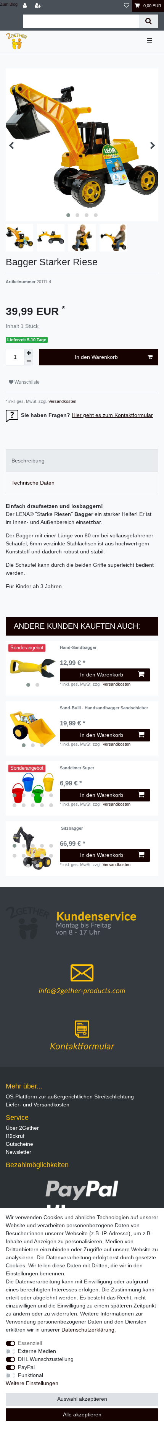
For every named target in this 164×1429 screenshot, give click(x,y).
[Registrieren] (38, 6)
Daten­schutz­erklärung (87, 1330)
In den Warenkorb (96, 357)
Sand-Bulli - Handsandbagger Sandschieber (104, 708)
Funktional (30, 1375)
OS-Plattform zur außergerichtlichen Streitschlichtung (70, 1096)
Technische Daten (33, 483)
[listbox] (33, 668)
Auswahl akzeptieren (82, 1399)
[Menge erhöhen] (28, 353)
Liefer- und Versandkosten (37, 1104)
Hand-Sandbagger (78, 647)
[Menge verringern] (28, 361)
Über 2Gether (22, 1128)
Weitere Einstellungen (32, 1383)
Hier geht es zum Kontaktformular (112, 415)
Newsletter (18, 1152)
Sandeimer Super (77, 768)
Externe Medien (37, 1351)
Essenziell (30, 1343)
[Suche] (148, 21)
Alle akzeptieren (82, 1414)
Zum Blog (9, 4)
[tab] (82, 460)
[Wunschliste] (126, 6)
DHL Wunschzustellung (46, 1359)
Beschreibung (28, 460)
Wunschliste (26, 382)
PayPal (26, 1367)
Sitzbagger (71, 828)
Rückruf (15, 1136)
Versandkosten (61, 401)
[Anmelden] (25, 6)
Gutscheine (19, 1144)
